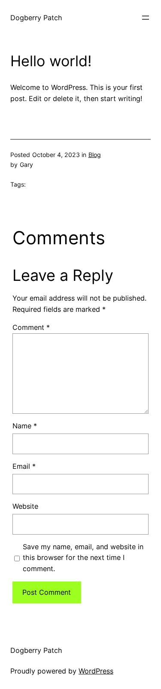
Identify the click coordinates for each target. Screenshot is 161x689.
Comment (31, 327)
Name (24, 425)
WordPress (96, 671)
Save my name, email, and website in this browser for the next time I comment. (83, 557)
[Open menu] (145, 17)
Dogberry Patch (36, 17)
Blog (94, 154)
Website (25, 506)
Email (24, 466)
